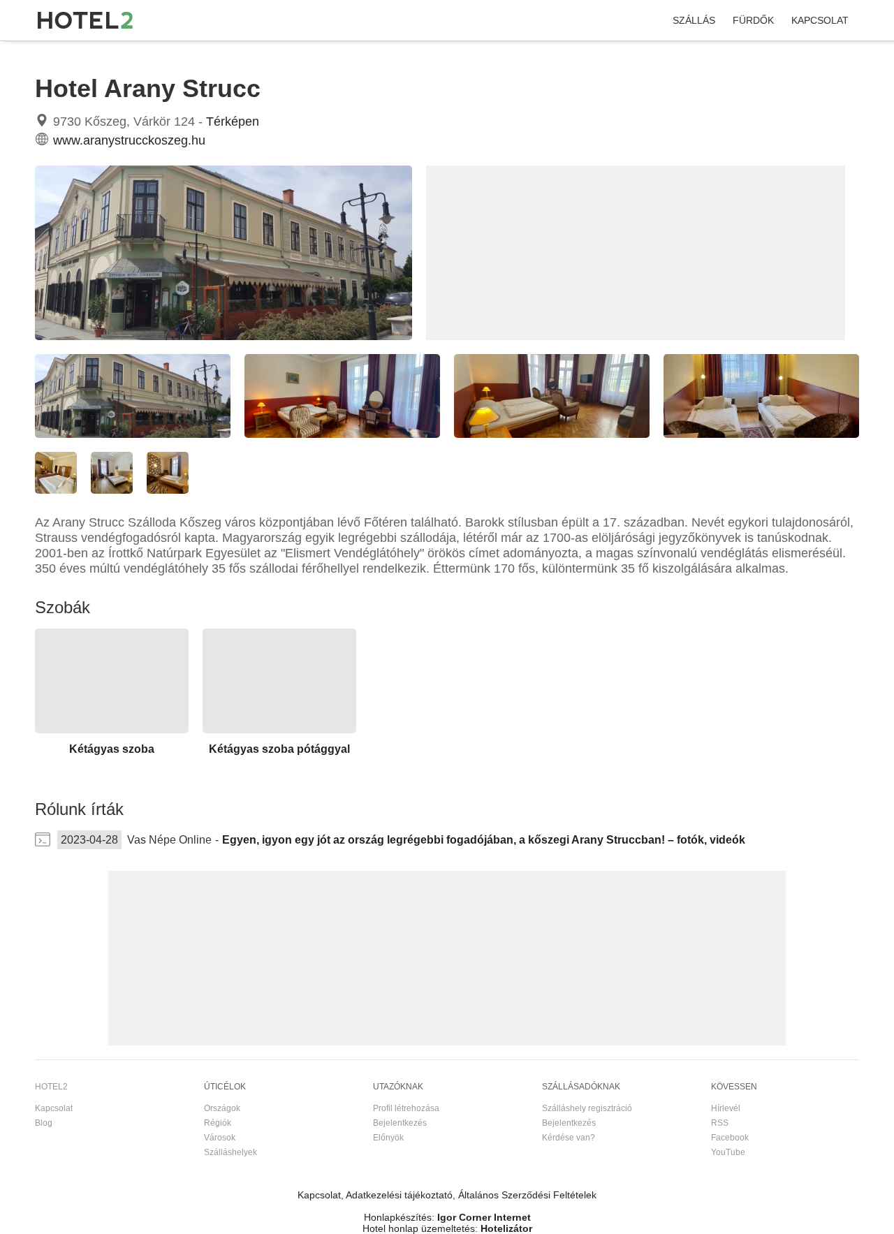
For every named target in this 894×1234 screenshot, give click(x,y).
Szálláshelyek (230, 1152)
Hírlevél (725, 1108)
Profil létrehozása (406, 1108)
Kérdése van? (568, 1138)
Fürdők (753, 20)
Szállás (694, 20)
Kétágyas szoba (111, 749)
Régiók (217, 1123)
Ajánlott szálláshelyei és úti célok (187, 55)
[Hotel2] (85, 20)
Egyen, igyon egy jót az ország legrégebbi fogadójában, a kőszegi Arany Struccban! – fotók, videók (483, 840)
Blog (43, 1123)
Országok (222, 1108)
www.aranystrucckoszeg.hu (129, 140)
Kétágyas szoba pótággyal (279, 749)
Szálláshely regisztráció (587, 1108)
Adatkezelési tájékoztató (399, 1194)
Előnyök (388, 1138)
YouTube (728, 1152)
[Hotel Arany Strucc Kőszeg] (223, 336)
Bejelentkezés (400, 1123)
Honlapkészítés (398, 1217)
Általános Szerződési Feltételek (527, 1194)
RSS (719, 1123)
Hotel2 (47, 55)
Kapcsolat (820, 20)
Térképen (232, 121)
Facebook (730, 1138)
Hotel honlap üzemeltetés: (420, 1228)
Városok (219, 1138)
